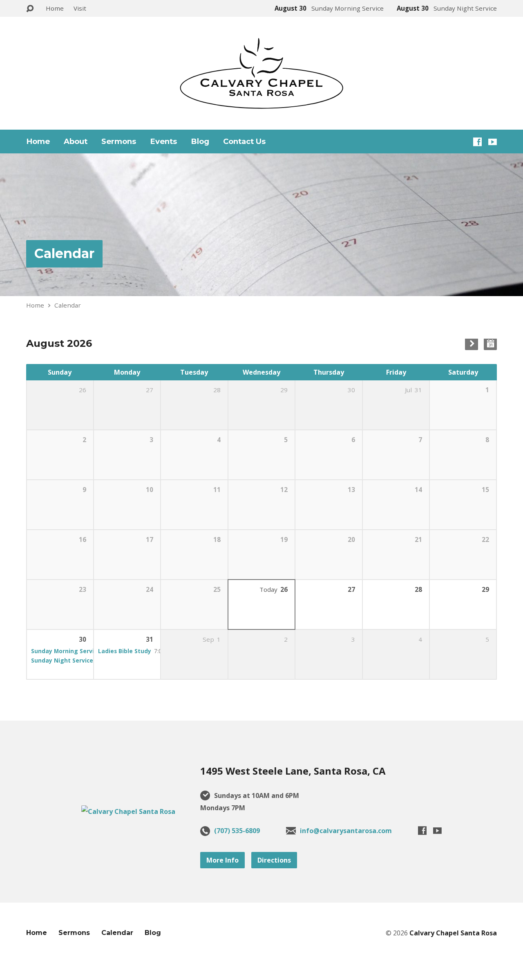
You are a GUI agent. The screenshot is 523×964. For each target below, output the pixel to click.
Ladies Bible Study (124, 651)
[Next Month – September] (471, 343)
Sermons (118, 141)
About (75, 141)
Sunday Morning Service (66, 651)
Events (163, 141)
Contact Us (244, 141)
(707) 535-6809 (237, 830)
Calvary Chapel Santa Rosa (453, 932)
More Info (222, 860)
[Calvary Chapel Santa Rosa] (128, 811)
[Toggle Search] (30, 9)
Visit (80, 8)
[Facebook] (477, 141)
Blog (200, 141)
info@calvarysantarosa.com (346, 830)
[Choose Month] (490, 343)
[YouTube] (492, 141)
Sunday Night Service (62, 660)
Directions (274, 860)
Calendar (64, 253)
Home (55, 8)
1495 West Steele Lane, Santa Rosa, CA (293, 770)
